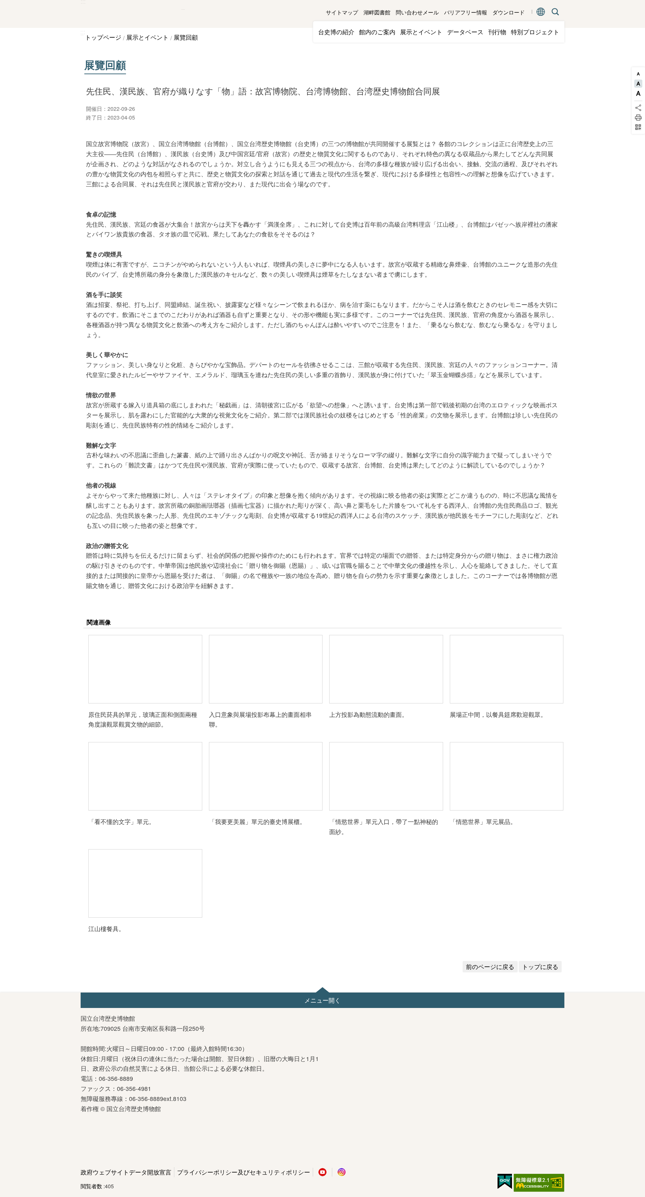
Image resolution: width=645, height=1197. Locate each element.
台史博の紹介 (336, 32)
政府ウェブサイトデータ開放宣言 (126, 1172)
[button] (145, 669)
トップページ (103, 37)
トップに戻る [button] (540, 966)
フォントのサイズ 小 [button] (638, 74)
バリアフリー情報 (465, 12)
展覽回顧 (186, 37)
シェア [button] (638, 108)
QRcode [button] (638, 127)
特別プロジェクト (535, 32)
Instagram (341, 1172)
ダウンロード (508, 12)
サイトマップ (342, 12)
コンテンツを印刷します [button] (638, 117)
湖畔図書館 (376, 12)
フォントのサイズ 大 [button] (638, 93)
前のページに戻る (490, 966)
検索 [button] (554, 11)
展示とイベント (421, 32)
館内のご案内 (377, 32)
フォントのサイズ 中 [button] (638, 84)
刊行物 (497, 32)
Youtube (322, 1172)
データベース (465, 32)
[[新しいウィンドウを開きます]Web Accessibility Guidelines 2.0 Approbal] (539, 1183)
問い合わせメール (417, 12)
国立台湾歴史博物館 (131, 14)
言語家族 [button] (541, 12)
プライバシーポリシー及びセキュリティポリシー (243, 1172)
